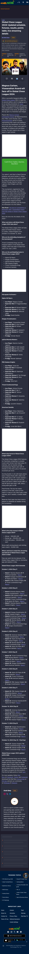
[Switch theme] (23, 2)
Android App (21, 779)
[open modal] (25, 875)
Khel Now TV (24, 916)
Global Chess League (8, 100)
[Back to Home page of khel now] (7, 2)
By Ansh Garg (5, 37)
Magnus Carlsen (14, 115)
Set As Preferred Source (11, 41)
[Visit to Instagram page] (5, 794)
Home (2, 910)
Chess (3, 20)
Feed (22, 910)
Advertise (12, 913)
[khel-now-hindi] (27, 2)
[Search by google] (19, 3)
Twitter (16, 777)
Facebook (10, 777)
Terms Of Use (4, 919)
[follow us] (17, 79)
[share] (22, 79)
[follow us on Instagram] (11, 932)
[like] (7, 79)
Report (20, 575)
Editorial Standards (15, 919)
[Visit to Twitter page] (7, 794)
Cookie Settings (14, 922)
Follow (13, 37)
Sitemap (23, 913)
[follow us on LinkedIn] (21, 932)
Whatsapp (7, 783)
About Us (3, 913)
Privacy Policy (13, 916)
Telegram (14, 783)
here (24, 772)
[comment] (12, 79)
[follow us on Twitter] (14, 932)
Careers (12, 910)
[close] (27, 942)
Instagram (24, 777)
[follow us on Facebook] (8, 932)
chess (21, 104)
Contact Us (4, 916)
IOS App (4, 781)
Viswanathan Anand (8, 117)
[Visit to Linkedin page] (10, 794)
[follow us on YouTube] (18, 932)
